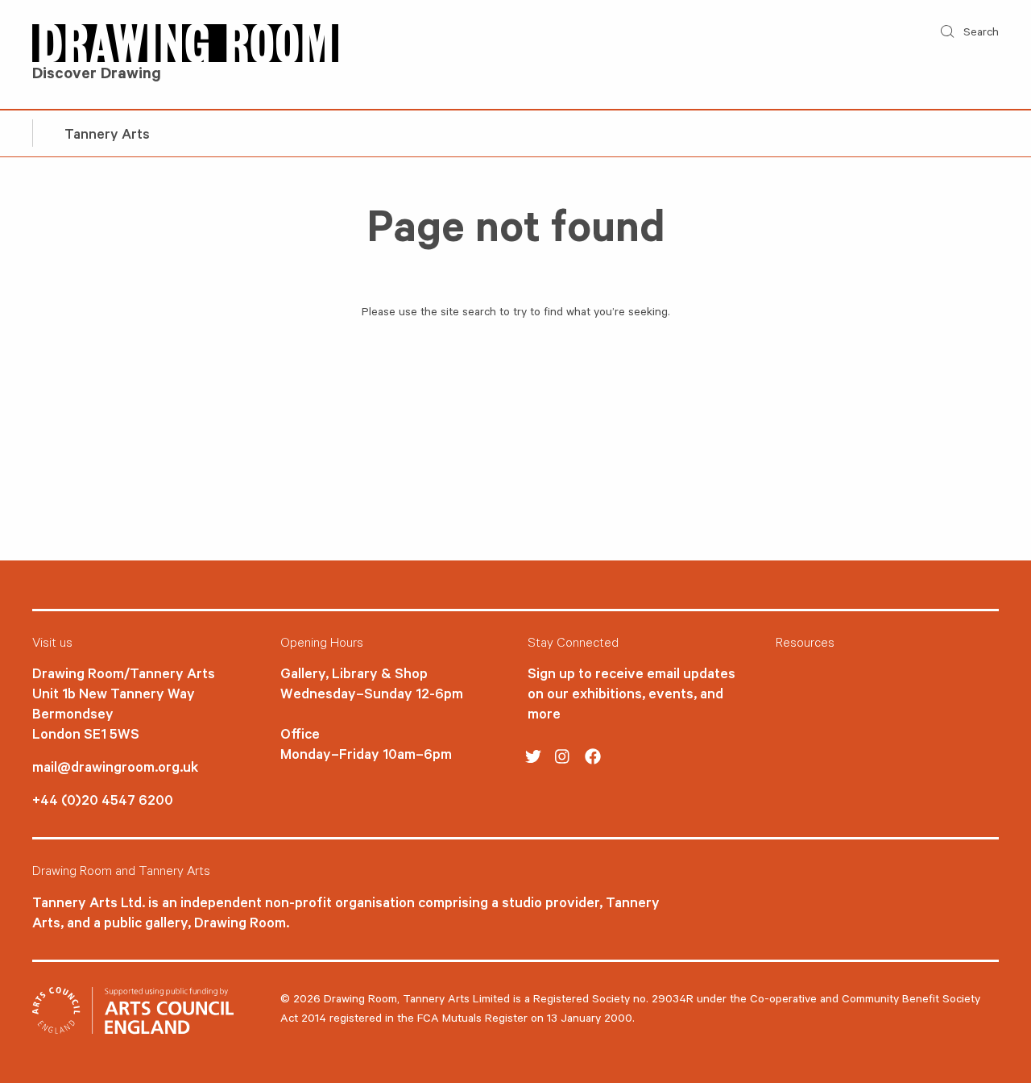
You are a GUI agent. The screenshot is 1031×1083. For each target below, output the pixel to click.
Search (979, 33)
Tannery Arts (107, 136)
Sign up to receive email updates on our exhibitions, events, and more (631, 696)
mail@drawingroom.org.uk (115, 769)
